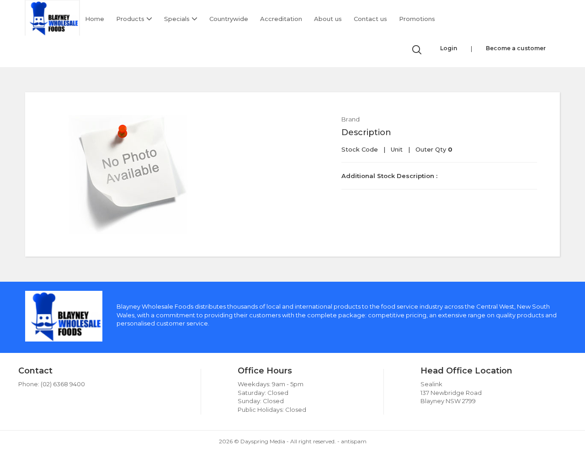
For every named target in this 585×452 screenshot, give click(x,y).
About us (328, 18)
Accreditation (281, 18)
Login (448, 48)
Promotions (417, 18)
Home (94, 18)
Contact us (370, 18)
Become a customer (516, 48)
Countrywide (228, 18)
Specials (177, 18)
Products (131, 18)
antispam (354, 441)
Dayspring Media (262, 441)
